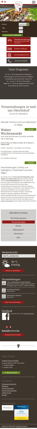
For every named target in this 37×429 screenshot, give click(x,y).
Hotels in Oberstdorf (7, 201)
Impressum (5, 426)
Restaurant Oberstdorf (9, 384)
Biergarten (5, 386)
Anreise (4, 24)
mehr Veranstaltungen (13, 302)
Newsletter (18, 233)
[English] (5, 2)
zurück (30, 129)
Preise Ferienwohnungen (9, 391)
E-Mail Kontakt (11, 372)
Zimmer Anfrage (20, 48)
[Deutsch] (2, 2)
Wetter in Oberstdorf (13, 271)
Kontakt (4, 395)
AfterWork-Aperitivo (13, 289)
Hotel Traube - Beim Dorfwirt (21, 414)
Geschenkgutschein (21, 55)
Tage (3, 28)
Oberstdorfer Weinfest (14, 295)
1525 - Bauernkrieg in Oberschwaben (18, 282)
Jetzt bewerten (21, 418)
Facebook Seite (29, 313)
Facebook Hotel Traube (13, 335)
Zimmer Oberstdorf (8, 388)
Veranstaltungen (18, 222)
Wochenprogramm (18, 218)
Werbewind (25, 428)
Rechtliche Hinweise (21, 426)
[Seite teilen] (3, 327)
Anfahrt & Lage (6, 393)
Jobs (18, 237)
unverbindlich (12, 35)
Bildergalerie (18, 230)
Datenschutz (12, 426)
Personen (5, 31)
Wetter (18, 226)
